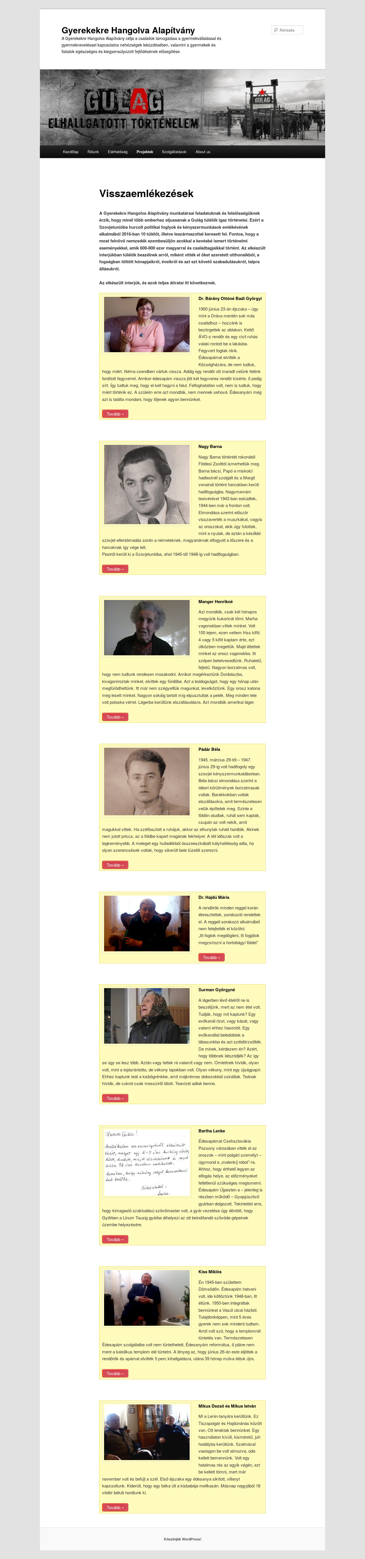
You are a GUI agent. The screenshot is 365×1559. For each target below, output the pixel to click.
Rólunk (93, 151)
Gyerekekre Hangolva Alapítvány (128, 30)
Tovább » (115, 414)
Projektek (145, 151)
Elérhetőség (117, 151)
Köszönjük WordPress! (182, 1539)
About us (203, 151)
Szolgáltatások (174, 151)
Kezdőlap (70, 151)
